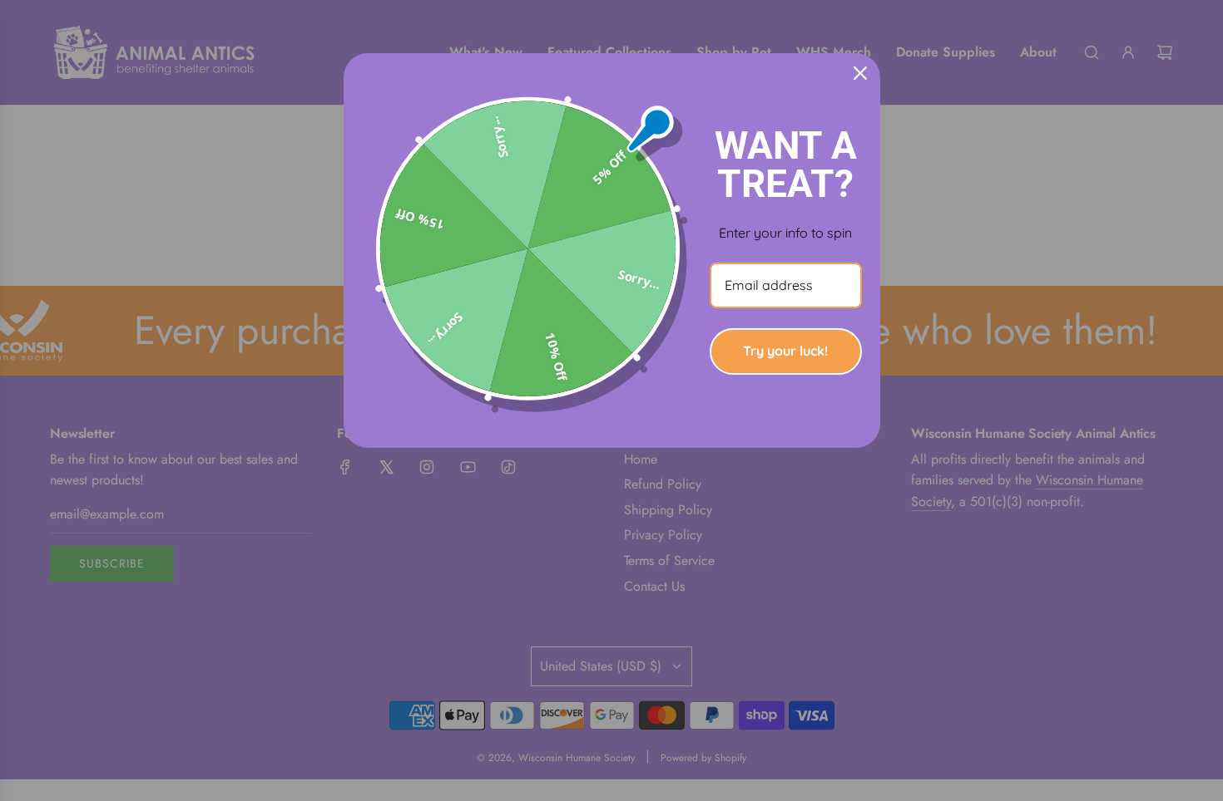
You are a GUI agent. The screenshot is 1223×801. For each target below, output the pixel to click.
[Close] (860, 73)
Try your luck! (785, 350)
